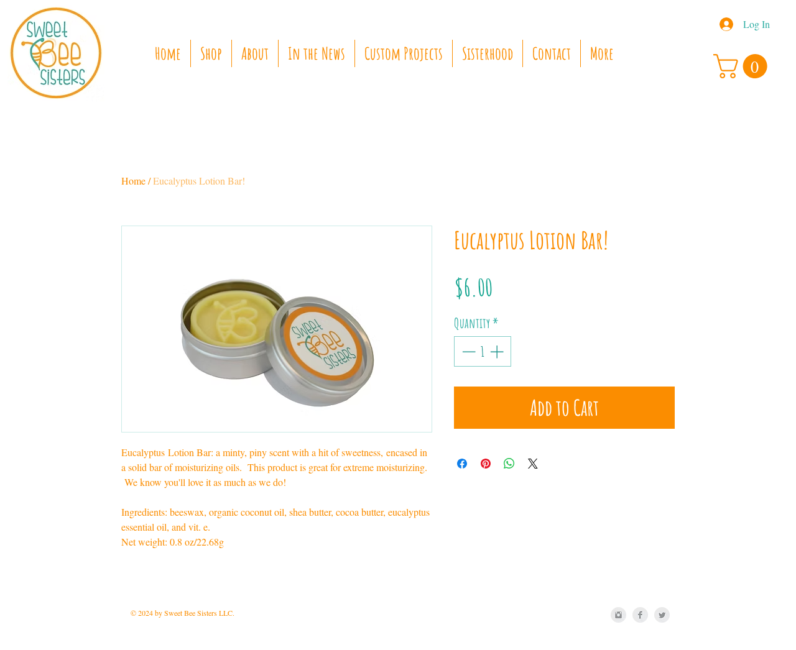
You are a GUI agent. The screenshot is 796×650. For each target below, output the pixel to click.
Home (133, 180)
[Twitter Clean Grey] (662, 615)
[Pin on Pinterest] (485, 463)
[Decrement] (467, 351)
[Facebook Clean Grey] (640, 615)
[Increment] (497, 351)
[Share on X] (532, 463)
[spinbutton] (482, 351)
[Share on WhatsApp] (509, 463)
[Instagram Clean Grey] (618, 615)
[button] (743, 66)
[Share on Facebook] (462, 463)
